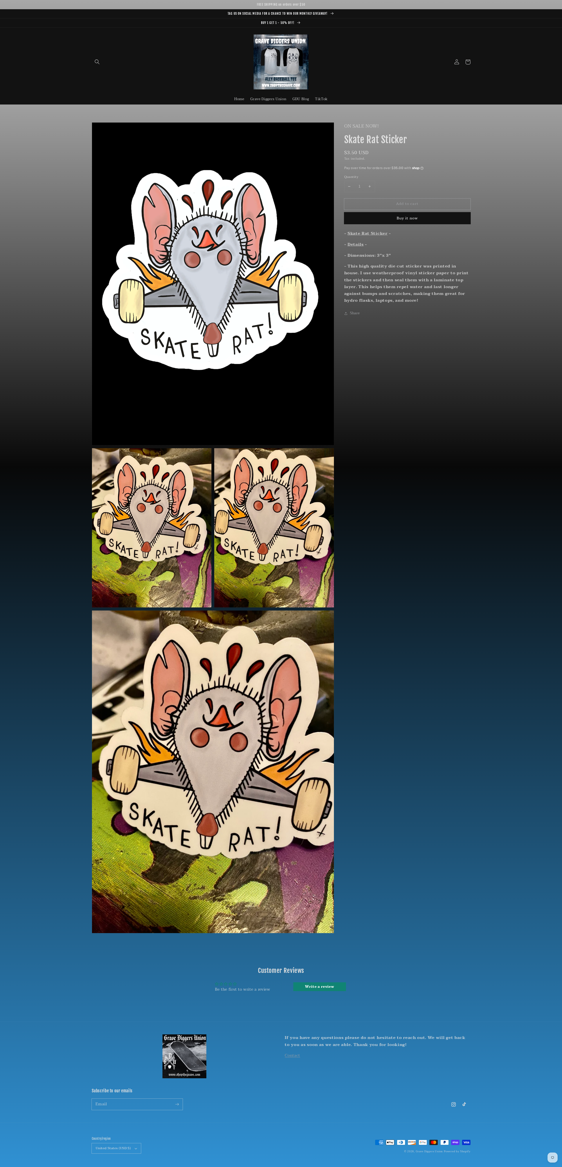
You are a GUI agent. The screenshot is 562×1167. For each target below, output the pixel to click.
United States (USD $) (113, 1148)
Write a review (319, 987)
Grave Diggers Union (429, 1151)
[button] (97, 62)
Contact (292, 1055)
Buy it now (407, 218)
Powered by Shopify (457, 1151)
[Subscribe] (177, 1104)
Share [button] (355, 313)
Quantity (351, 177)
